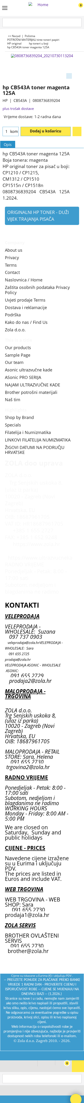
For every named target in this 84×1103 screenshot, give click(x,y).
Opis (8, 144)
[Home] (41, 8)
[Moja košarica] (76, 8)
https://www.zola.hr (36, 544)
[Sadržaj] (4, 8)
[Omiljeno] (77, 131)
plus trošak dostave (18, 108)
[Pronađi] (77, 23)
